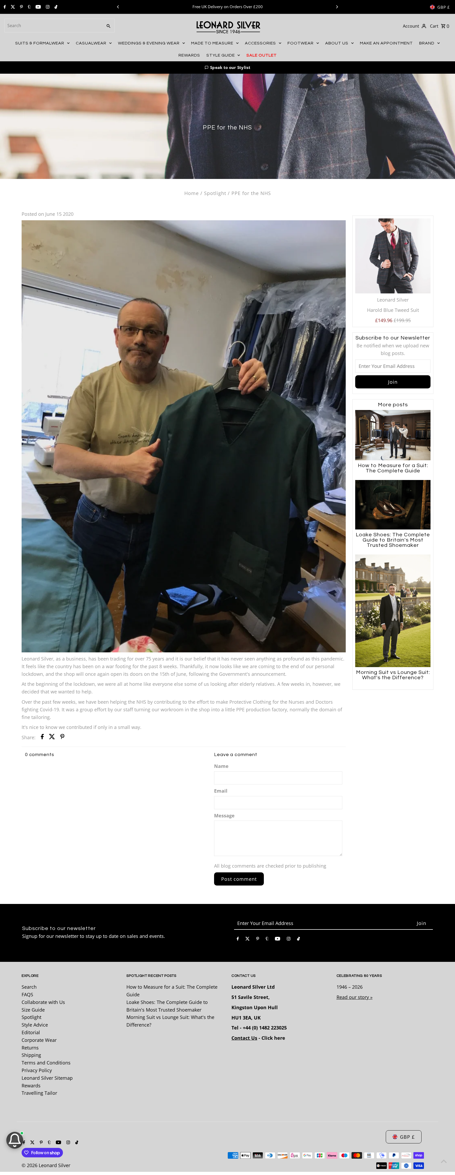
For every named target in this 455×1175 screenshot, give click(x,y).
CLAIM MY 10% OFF (252, 615)
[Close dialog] (295, 532)
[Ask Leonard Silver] (14, 1140)
